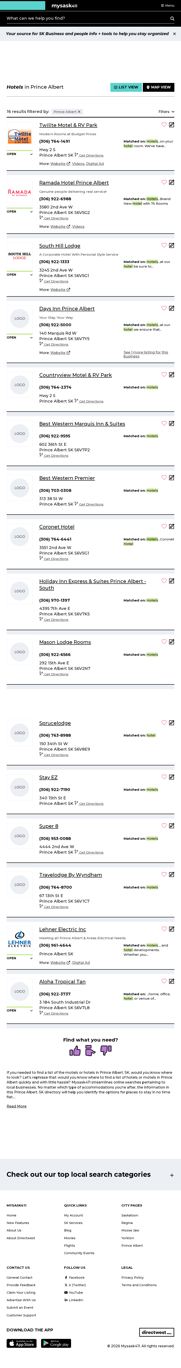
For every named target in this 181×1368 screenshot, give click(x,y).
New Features (18, 1223)
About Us (14, 1230)
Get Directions (91, 155)
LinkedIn (75, 1300)
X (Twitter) (77, 1285)
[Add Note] (171, 126)
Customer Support (21, 1315)
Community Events (79, 1253)
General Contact (19, 1278)
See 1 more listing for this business (146, 354)
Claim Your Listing (21, 1293)
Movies (69, 1238)
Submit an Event (20, 1308)
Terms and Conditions (139, 1285)
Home (11, 1215)
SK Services (73, 1223)
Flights (69, 1246)
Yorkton (127, 1238)
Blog (67, 1230)
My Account (73, 1215)
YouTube (75, 1293)
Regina (127, 1223)
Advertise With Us (21, 1300)
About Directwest (21, 1238)
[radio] (75, 1051)
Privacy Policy (132, 1278)
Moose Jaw (130, 1230)
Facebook (76, 1278)
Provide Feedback (21, 1285)
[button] (167, 5)
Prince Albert (132, 1246)
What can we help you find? (36, 18)
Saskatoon (129, 1215)
